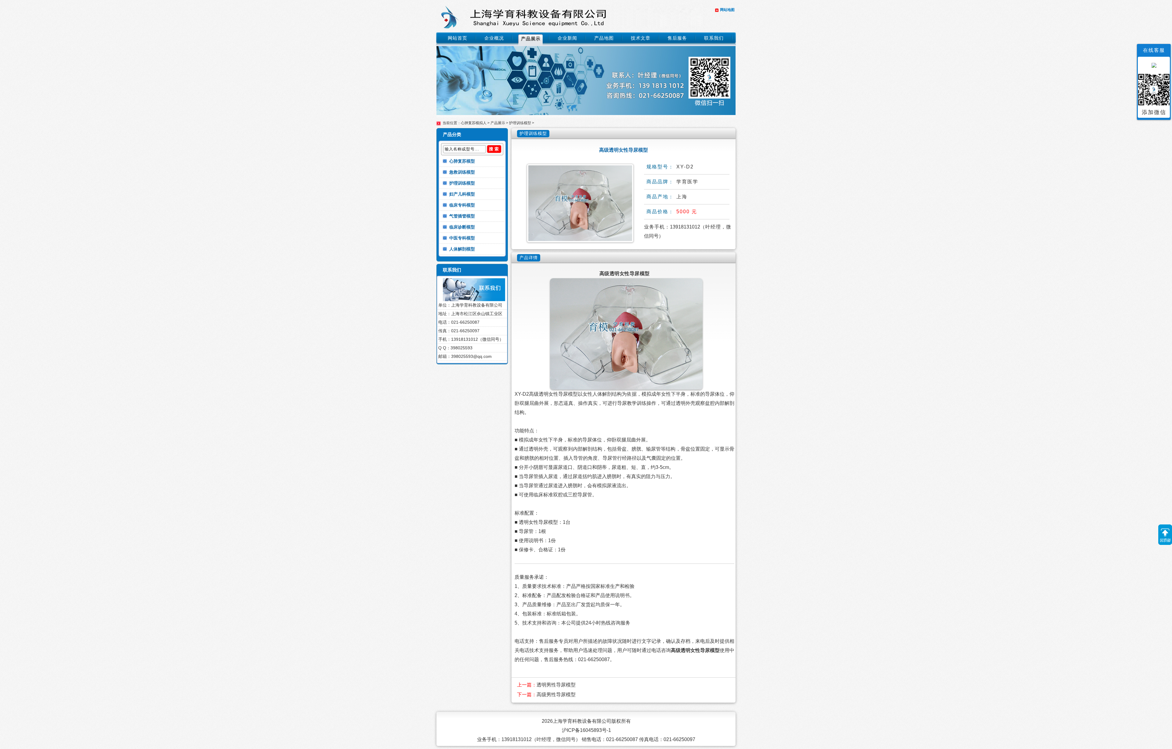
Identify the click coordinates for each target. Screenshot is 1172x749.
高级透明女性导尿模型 (695, 650)
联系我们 (714, 38)
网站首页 (457, 38)
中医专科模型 (462, 238)
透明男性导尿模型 (556, 684)
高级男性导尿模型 (556, 694)
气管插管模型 (462, 216)
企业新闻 (567, 38)
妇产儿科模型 (462, 194)
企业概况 (494, 38)
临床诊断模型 (462, 227)
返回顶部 (1165, 534)
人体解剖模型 (462, 249)
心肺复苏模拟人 (474, 123)
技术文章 (640, 38)
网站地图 (727, 10)
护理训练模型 (520, 123)
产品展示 (531, 38)
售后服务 (677, 38)
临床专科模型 (462, 205)
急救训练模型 (462, 172)
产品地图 (604, 38)
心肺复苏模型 (462, 161)
